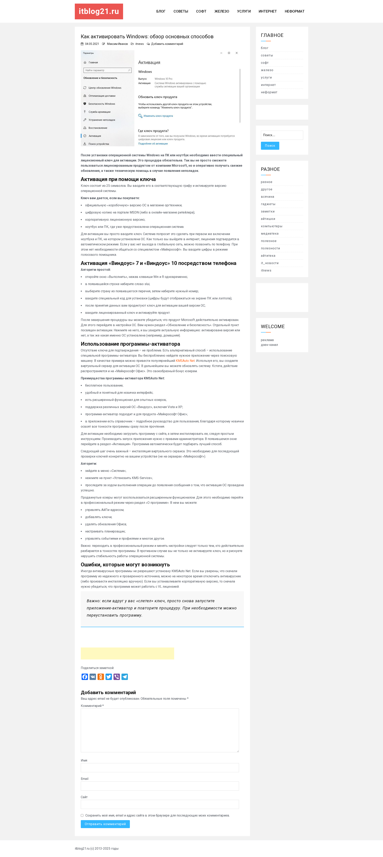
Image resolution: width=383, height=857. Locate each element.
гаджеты (268, 204)
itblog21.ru (99, 11)
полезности (270, 248)
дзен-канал (269, 345)
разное (266, 182)
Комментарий (92, 706)
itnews (139, 43)
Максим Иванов (117, 43)
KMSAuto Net (185, 361)
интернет (268, 11)
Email (84, 779)
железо (221, 11)
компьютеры (272, 226)
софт (201, 11)
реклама (267, 340)
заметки (268, 211)
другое (266, 189)
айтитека (268, 256)
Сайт (84, 797)
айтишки (268, 219)
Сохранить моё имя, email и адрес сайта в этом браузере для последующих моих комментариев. (157, 815)
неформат (295, 11)
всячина (267, 197)
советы (181, 11)
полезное (269, 241)
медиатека (270, 233)
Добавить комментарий (167, 43)
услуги (244, 11)
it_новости (270, 263)
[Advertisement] (127, 653)
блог (161, 11)
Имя (84, 760)
